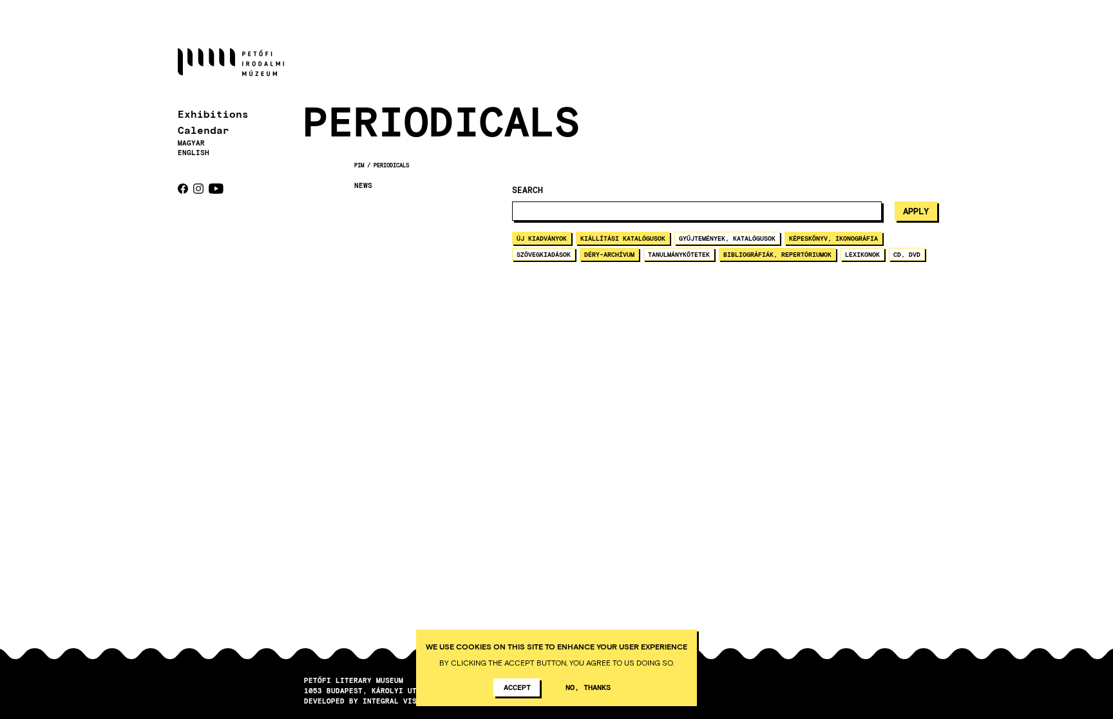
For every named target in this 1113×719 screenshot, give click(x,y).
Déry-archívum (609, 254)
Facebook (183, 188)
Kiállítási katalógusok (622, 238)
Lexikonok (862, 254)
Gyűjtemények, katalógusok (727, 238)
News (363, 185)
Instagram (198, 188)
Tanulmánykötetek (679, 254)
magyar (191, 142)
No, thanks (588, 686)
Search (527, 190)
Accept (517, 686)
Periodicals (391, 165)
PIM (359, 165)
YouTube (216, 188)
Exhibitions (213, 113)
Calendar (203, 130)
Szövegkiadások (544, 254)
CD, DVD (906, 254)
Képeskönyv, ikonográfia (833, 238)
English (193, 152)
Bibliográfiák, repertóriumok (777, 254)
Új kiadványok (542, 238)
